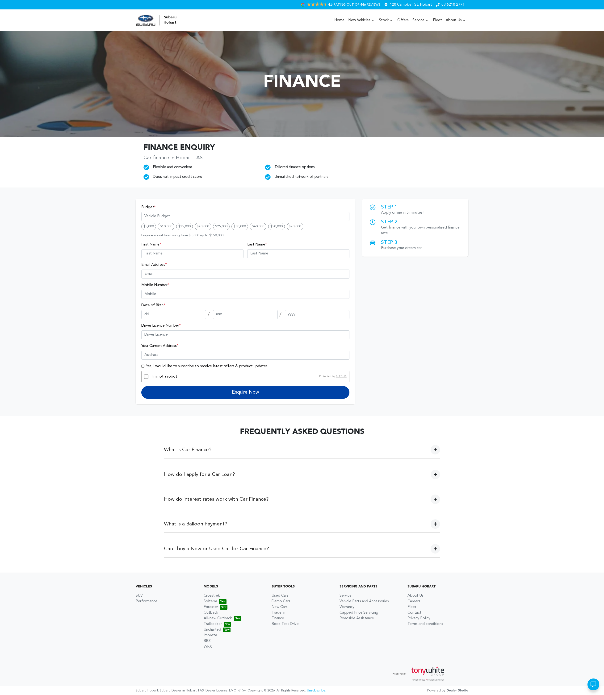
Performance (146, 601)
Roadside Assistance (357, 618)
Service (418, 20)
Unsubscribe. (316, 690)
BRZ (207, 641)
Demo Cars (281, 601)
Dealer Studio (457, 690)
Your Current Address (159, 346)
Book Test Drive (285, 624)
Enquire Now (245, 392)
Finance (278, 618)
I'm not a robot (164, 377)
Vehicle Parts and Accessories (364, 601)
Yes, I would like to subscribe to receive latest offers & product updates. (207, 366)
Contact (414, 613)
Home (339, 20)
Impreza (210, 635)
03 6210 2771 (453, 5)
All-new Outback (218, 618)
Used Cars (280, 596)
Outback (211, 613)
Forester (211, 607)
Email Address (154, 265)
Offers (403, 20)
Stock (384, 20)
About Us (454, 20)
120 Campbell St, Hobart (411, 5)
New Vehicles (359, 20)
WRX (208, 647)
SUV (139, 596)
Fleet (437, 20)
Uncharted (212, 630)
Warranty (347, 607)
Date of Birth (153, 305)
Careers (413, 601)
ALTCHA (341, 376)
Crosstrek (212, 596)
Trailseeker (213, 624)
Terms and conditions (425, 624)
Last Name (257, 244)
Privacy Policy (418, 618)
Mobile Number (155, 285)
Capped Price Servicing (359, 613)
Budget (148, 207)
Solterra (210, 601)
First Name (151, 244)
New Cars (280, 607)
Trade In (278, 613)
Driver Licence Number (161, 326)
